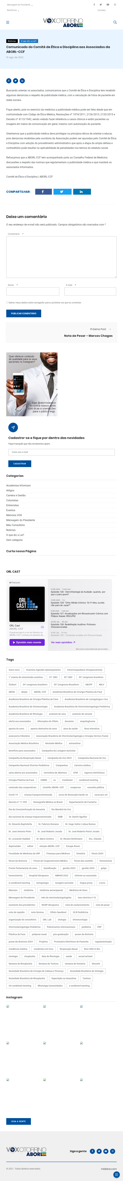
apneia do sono (16, 728)
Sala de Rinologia (50, 956)
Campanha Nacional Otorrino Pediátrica (29, 765)
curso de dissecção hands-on (73, 794)
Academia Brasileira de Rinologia (26, 714)
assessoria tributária (19, 736)
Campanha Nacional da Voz (92, 758)
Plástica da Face (17, 934)
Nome (13, 285)
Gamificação (50, 868)
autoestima (75, 743)
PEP (99, 927)
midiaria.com (109, 1169)
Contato (102, 10)
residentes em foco (43, 949)
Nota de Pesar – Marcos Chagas (88, 336)
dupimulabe (15, 846)
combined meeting (88, 780)
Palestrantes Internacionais (61, 927)
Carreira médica (82, 765)
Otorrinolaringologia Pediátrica (25, 927)
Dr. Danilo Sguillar (78, 816)
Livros (102, 883)
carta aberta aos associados (23, 772)
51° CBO (53, 677)
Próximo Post (98, 329)
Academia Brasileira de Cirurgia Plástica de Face (33, 699)
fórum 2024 (97, 853)
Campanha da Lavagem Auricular (59, 750)
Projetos (43, 941)
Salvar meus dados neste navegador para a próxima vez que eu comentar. (45, 302)
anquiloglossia (87, 721)
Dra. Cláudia (95, 839)
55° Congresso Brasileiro (66, 684)
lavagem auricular (64, 883)
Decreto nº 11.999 (18, 802)
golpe (104, 868)
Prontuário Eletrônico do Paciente (71, 941)
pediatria (86, 927)
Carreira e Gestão (16, 495)
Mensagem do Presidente (18, 5)
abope (24, 692)
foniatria (80, 853)
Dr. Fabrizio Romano (48, 824)
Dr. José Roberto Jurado (50, 831)
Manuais (13, 890)
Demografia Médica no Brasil (48, 802)
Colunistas (12, 500)
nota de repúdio (17, 912)
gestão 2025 (88, 868)
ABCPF (88, 684)
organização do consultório (22, 919)
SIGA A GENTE (18, 1121)
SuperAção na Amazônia (63, 978)
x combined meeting (79, 985)
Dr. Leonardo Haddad (19, 839)
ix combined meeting (19, 883)
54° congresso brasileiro (35, 684)
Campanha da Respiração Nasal (25, 758)
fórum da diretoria (18, 861)
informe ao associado (86, 875)
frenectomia (105, 861)
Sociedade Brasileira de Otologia (86, 971)
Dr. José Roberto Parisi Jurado (84, 831)
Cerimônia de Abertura (55, 772)
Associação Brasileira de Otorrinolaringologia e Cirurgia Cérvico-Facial (72, 736)
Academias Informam (18, 485)
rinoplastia (29, 956)
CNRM (44, 780)
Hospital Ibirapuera (39, 875)
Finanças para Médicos (58, 853)
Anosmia (69, 721)
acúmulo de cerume (82, 714)
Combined (67, 780)
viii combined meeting (20, 985)
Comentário (15, 234)
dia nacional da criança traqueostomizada (30, 816)
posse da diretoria (84, 934)
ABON (12, 692)
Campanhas (62, 765)
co (54, 780)
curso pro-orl (100, 794)
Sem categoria (14, 539)
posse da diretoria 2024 (21, 941)
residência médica (18, 949)
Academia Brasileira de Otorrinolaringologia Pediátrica (82, 706)
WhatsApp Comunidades (50, 985)
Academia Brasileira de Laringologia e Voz (86, 699)
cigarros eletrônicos (94, 772)
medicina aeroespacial (51, 890)
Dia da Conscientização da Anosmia (27, 809)
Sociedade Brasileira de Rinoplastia (27, 978)
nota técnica (37, 912)
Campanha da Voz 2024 (60, 758)
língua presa (86, 883)
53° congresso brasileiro (91, 677)
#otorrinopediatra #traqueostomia (84, 670)
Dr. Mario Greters (45, 839)
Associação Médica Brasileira (24, 743)
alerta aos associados (20, 721)
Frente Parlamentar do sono (23, 868)
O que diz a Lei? (28, 41)
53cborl (12, 684)
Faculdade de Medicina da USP (24, 853)
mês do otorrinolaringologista (56, 897)
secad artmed (85, 956)
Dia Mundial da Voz (61, 809)
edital (30, 846)
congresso (75, 787)
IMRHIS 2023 (61, 875)
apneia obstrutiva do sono (44, 728)
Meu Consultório (15, 525)
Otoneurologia (80, 919)
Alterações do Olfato (47, 721)
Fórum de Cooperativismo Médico (50, 861)
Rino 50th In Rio (92, 949)
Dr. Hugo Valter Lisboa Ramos (80, 824)
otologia (62, 919)
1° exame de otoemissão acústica (26, 677)
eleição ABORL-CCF (50, 846)
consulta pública (95, 787)
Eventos (10, 510)
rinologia (13, 956)
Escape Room (73, 846)
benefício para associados (22, 750)
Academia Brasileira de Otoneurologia (28, 706)
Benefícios (12, 10)
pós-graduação (61, 934)
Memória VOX (14, 515)
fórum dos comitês (83, 861)
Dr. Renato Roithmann (71, 839)
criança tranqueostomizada (38, 794)
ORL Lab (47, 919)
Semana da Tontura (48, 963)
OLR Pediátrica (80, 912)
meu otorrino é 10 (87, 897)
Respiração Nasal (69, 949)
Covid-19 (13, 794)
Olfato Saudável (58, 912)
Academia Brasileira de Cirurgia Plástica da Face (77, 692)
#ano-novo (14, 670)
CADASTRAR (19, 464)
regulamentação (103, 941)
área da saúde (70, 728)
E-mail (71, 285)
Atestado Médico (53, 743)
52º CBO (68, 677)
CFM (75, 772)
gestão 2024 (69, 868)
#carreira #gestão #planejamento (43, 670)
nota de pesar (103, 905)
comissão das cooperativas (22, 787)
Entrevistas (12, 505)
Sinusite (96, 963)
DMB (60, 816)
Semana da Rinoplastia (20, 963)
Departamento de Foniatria (83, 802)
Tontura (87, 978)
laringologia (42, 883)
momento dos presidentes (22, 905)
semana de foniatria (75, 963)
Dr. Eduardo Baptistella (20, 824)
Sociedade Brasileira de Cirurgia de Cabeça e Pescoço (36, 971)
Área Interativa (91, 728)
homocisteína (16, 875)
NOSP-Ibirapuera (50, 905)
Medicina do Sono (78, 890)
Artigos (10, 490)
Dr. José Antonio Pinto (20, 831)
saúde (69, 956)
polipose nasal (39, 934)
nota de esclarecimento (77, 905)
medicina (28, 890)
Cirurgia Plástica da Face (21, 780)
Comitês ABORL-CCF (53, 787)
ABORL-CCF (40, 692)
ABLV (101, 684)
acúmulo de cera (57, 714)
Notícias (12, 41)
